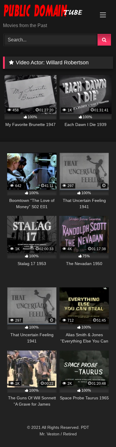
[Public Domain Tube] (47, 12)
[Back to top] (97, 429)
